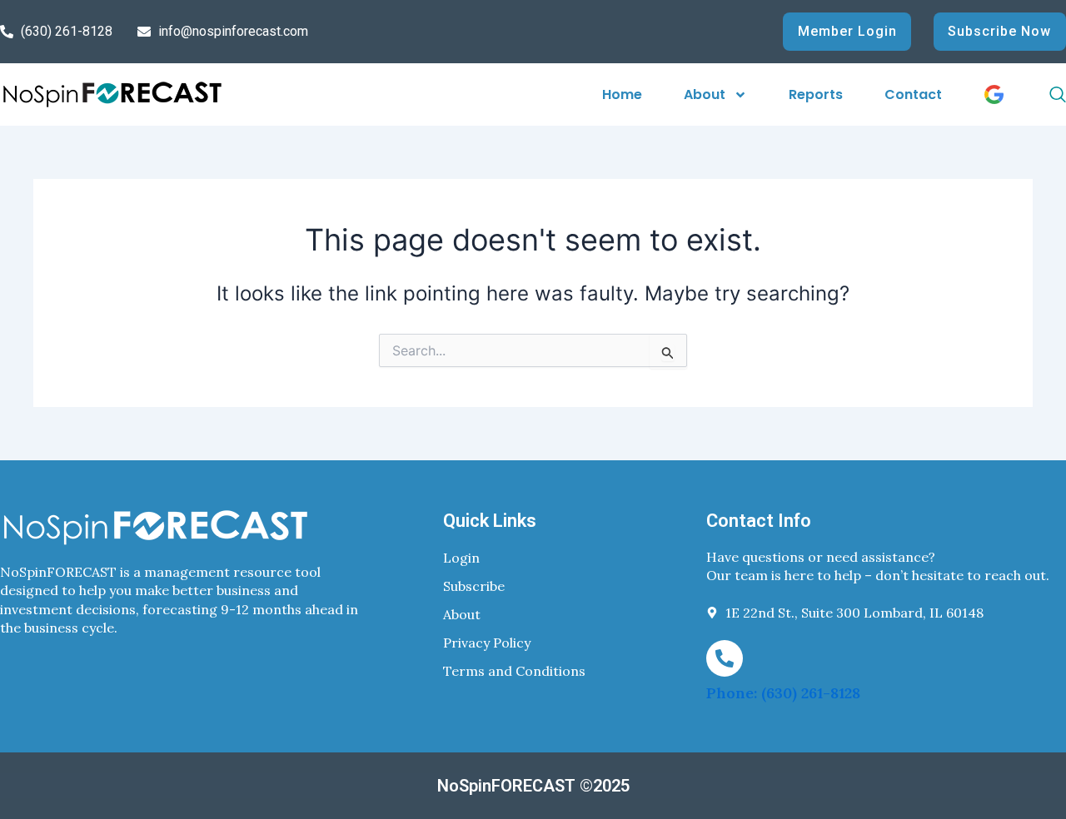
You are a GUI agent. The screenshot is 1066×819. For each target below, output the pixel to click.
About (704, 94)
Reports (816, 94)
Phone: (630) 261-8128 (783, 692)
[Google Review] (994, 94)
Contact (913, 94)
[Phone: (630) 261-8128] (724, 658)
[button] (1039, 95)
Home (622, 94)
